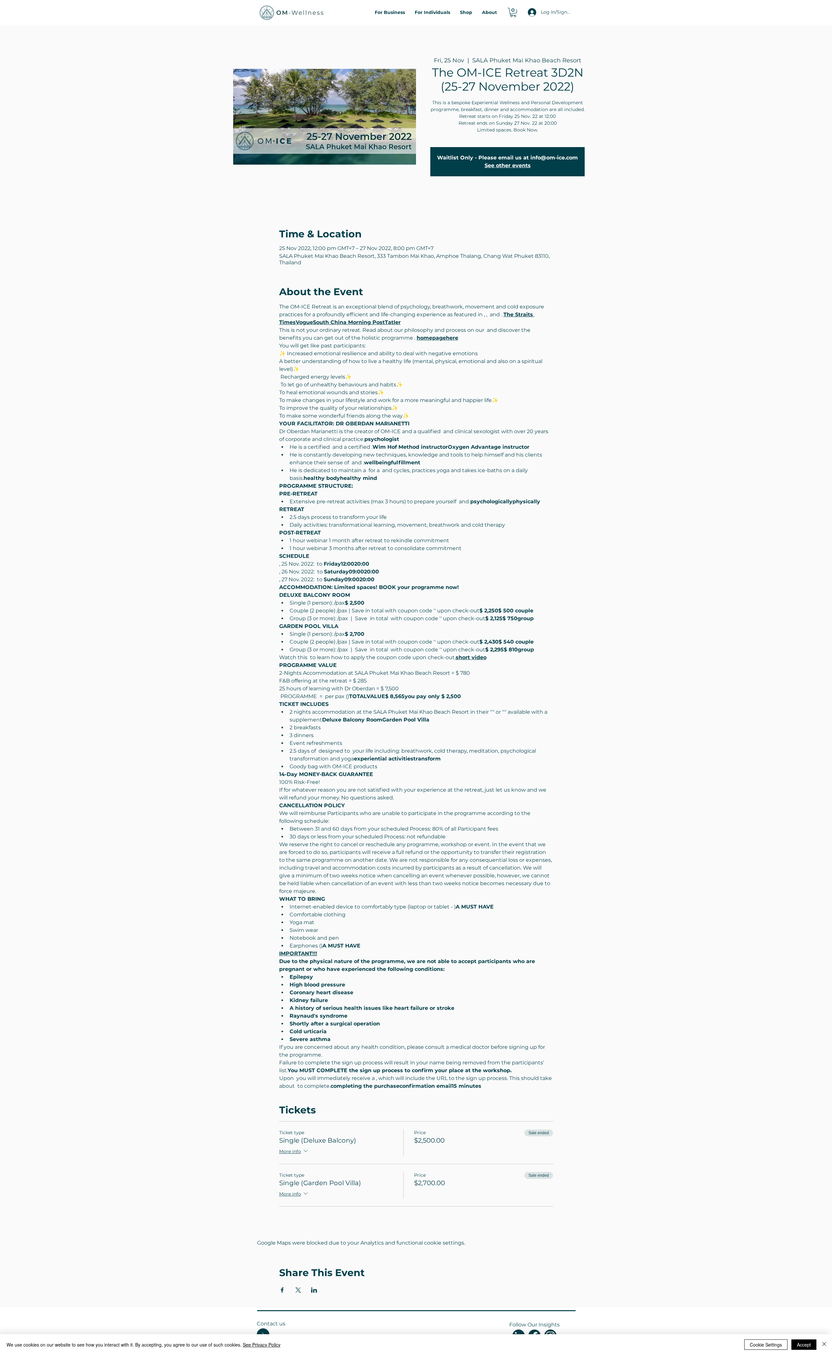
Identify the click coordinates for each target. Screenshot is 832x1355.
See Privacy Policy (261, 1344)
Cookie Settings (766, 1344)
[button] (513, 12)
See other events (508, 165)
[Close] (824, 1344)
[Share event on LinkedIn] (314, 1290)
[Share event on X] (298, 1290)
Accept (804, 1344)
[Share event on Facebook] (282, 1290)
